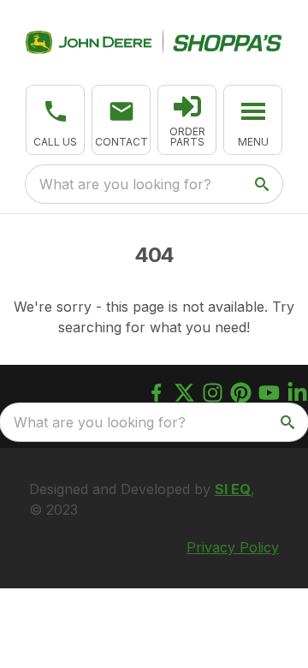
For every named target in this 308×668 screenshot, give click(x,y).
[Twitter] (184, 392)
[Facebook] (156, 392)
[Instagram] (212, 392)
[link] (186, 120)
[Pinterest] (241, 392)
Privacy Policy (233, 547)
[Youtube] (269, 392)
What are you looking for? (125, 184)
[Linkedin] (297, 392)
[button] (55, 120)
